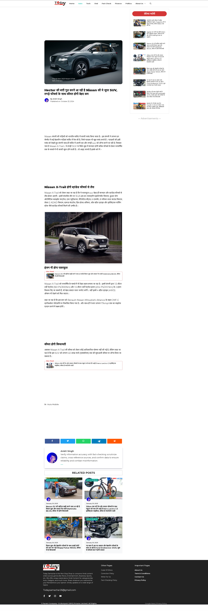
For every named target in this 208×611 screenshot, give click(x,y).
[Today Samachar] (60, 3)
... (62, 463)
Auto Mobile (53, 404)
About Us (139, 3)
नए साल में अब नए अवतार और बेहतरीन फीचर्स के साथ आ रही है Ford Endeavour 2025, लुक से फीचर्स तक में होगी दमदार (103, 548)
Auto (80, 3)
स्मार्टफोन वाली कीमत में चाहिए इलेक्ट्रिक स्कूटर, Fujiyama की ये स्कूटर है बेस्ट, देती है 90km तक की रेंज (156, 22)
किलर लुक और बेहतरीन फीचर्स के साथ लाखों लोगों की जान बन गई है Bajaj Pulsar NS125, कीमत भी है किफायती (63, 548)
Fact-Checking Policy (109, 580)
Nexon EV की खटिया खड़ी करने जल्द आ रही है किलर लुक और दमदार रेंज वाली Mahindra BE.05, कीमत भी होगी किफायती (87, 275)
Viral (96, 3)
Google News (150, 603)
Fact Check (106, 3)
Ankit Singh (57, 99)
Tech (88, 3)
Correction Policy (107, 573)
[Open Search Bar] (150, 3)
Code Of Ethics (106, 570)
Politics (129, 3)
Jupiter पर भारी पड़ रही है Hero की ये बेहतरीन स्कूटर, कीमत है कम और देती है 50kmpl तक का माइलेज (156, 34)
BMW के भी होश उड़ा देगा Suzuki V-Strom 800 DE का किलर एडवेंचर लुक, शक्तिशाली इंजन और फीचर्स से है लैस (155, 105)
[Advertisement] (83, 25)
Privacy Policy (161, 603)
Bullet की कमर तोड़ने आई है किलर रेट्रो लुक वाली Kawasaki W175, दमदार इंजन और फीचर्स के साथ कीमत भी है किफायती (156, 94)
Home (71, 3)
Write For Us (106, 577)
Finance (118, 3)
